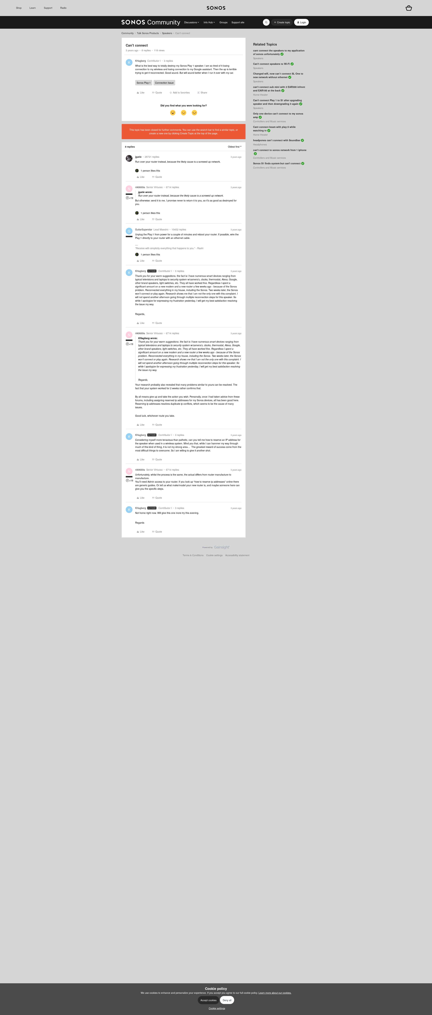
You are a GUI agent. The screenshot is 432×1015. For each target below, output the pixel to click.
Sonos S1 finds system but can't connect (277, 163)
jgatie (138, 156)
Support (48, 7)
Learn (33, 7)
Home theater (260, 94)
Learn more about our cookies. (275, 992)
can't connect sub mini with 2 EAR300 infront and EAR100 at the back (279, 88)
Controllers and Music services (269, 121)
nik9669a (140, 187)
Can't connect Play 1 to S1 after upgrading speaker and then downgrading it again (277, 102)
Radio (63, 7)
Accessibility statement (237, 555)
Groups (223, 22)
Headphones (260, 144)
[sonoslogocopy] (216, 8)
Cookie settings (214, 555)
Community (128, 33)
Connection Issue (164, 82)
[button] (282, 22)
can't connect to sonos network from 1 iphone (279, 150)
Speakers (167, 33)
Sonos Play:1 (144, 82)
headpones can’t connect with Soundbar (276, 140)
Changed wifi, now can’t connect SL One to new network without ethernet (278, 75)
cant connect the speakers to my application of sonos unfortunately (279, 52)
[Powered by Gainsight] (216, 548)
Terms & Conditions (193, 555)
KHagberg (140, 60)
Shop (19, 7)
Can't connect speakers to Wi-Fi (271, 63)
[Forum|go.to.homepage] (151, 22)
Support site (238, 22)
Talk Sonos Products (148, 33)
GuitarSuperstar (143, 229)
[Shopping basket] (409, 8)
